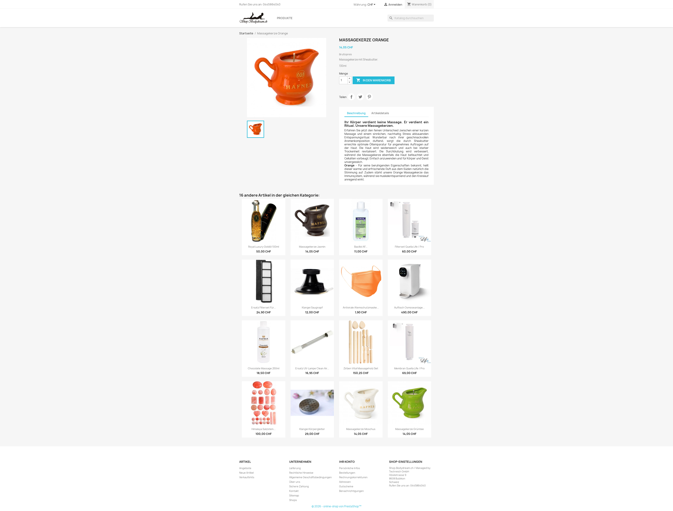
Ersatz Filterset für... (263, 307)
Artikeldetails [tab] (380, 113)
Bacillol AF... (360, 246)
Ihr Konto (347, 462)
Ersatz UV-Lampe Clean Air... (312, 368)
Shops (293, 500)
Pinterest (369, 96)
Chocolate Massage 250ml (263, 368)
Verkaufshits (246, 477)
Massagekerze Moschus (360, 429)
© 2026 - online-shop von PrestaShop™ (336, 506)
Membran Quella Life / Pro (409, 368)
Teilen (351, 96)
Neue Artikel (246, 472)
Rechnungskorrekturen (353, 477)
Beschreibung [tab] (356, 113)
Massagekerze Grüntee (409, 429)
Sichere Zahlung (299, 486)
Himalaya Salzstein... (263, 429)
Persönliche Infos (349, 468)
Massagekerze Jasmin (312, 246)
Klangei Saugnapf (312, 307)
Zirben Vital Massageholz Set (361, 368)
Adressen (345, 481)
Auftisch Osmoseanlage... (409, 307)
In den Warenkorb (373, 80)
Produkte (285, 18)
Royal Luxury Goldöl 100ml (263, 246)
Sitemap (294, 495)
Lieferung (295, 468)
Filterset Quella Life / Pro (409, 246)
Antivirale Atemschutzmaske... (361, 307)
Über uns (294, 481)
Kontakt (294, 491)
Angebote (245, 468)
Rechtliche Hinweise (301, 472)
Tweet (360, 96)
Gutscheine (346, 486)
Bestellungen (347, 472)
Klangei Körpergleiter (312, 429)
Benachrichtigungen (351, 491)
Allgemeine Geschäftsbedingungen (310, 477)
